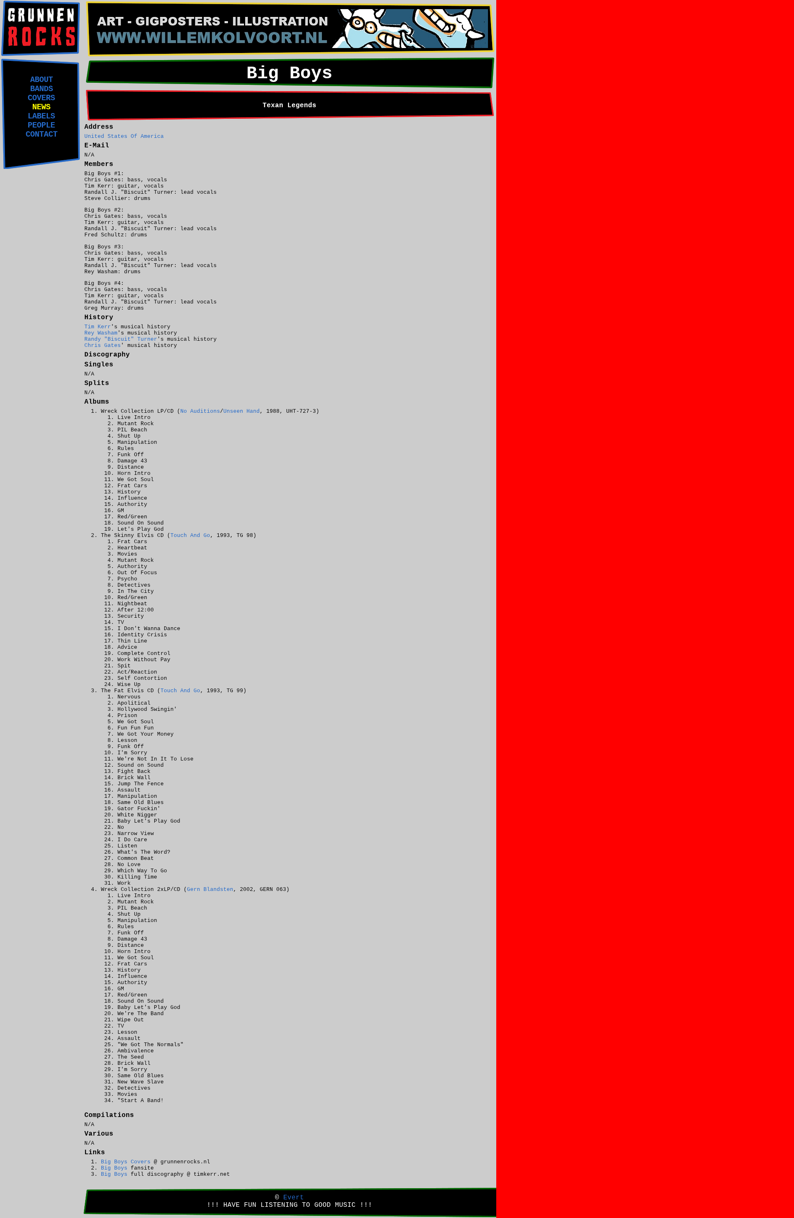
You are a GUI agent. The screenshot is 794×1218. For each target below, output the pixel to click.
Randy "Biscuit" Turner (120, 339)
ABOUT (41, 79)
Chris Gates (102, 345)
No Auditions (200, 411)
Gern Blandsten (210, 889)
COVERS (41, 98)
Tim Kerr (97, 327)
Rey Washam (100, 333)
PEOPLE (41, 125)
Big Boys (114, 1168)
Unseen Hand (241, 411)
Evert (293, 1197)
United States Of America (124, 136)
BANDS (41, 89)
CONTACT (41, 134)
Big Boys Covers (126, 1162)
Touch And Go (190, 535)
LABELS (41, 116)
